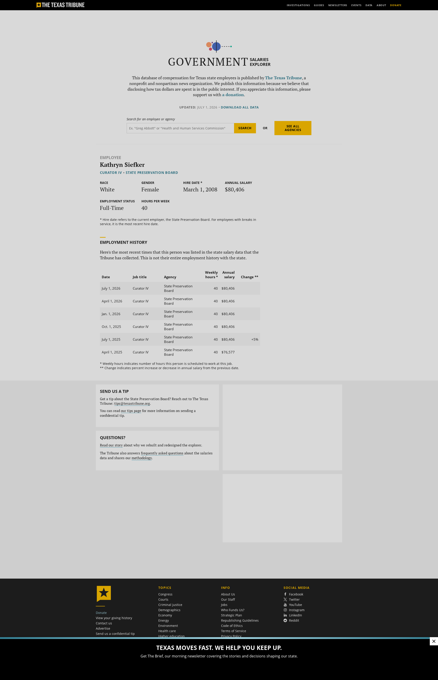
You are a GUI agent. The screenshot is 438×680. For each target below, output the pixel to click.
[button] (219, 340)
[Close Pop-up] (434, 641)
